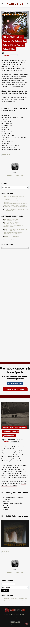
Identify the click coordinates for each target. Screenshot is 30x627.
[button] (2, 3)
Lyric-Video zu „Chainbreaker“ (13, 91)
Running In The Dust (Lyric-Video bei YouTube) (14, 138)
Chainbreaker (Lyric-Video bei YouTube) (12, 118)
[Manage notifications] (26, 624)
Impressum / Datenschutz (11, 614)
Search (27, 187)
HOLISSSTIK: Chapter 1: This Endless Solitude (15, 228)
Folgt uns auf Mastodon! (15, 623)
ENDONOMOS (6, 441)
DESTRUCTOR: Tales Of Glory (11, 219)
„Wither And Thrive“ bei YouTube (13, 485)
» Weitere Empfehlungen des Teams (9, 239)
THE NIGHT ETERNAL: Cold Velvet (12, 220)
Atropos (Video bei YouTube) (13, 503)
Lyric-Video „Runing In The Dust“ (13, 86)
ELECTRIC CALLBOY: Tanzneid (11, 222)
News (4, 32)
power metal (13, 55)
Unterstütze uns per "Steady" (15, 389)
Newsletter (15, 617)
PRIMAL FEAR (6, 55)
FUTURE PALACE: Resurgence (11, 236)
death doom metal (14, 441)
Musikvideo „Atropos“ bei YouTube (12, 461)
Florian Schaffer (15, 175)
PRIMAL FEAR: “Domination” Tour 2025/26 (14, 196)
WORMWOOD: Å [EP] (9, 226)
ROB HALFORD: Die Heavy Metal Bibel (13, 232)
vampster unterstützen (15, 622)
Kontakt (22, 614)
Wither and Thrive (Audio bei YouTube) (13, 498)
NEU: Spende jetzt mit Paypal (15, 383)
